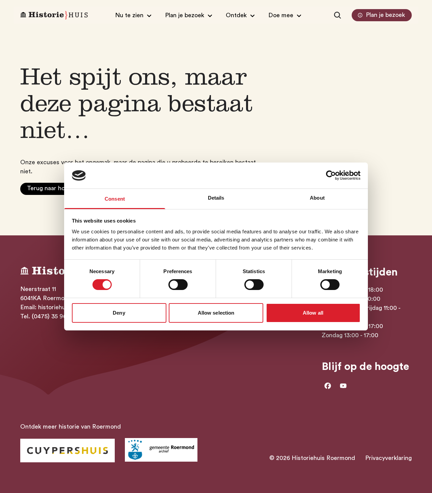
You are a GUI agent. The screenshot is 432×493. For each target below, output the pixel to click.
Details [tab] (216, 198)
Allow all (313, 313)
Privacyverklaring (388, 458)
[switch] (178, 284)
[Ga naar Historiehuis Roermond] (67, 450)
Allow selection (216, 313)
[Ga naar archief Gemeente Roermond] (161, 450)
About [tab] (317, 198)
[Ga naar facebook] (328, 386)
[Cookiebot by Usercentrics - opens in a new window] (330, 175)
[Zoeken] (337, 15)
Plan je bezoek (385, 15)
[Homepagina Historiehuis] (54, 15)
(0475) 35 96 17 (53, 316)
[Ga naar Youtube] (343, 386)
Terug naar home (50, 188)
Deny (119, 313)
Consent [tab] (115, 199)
